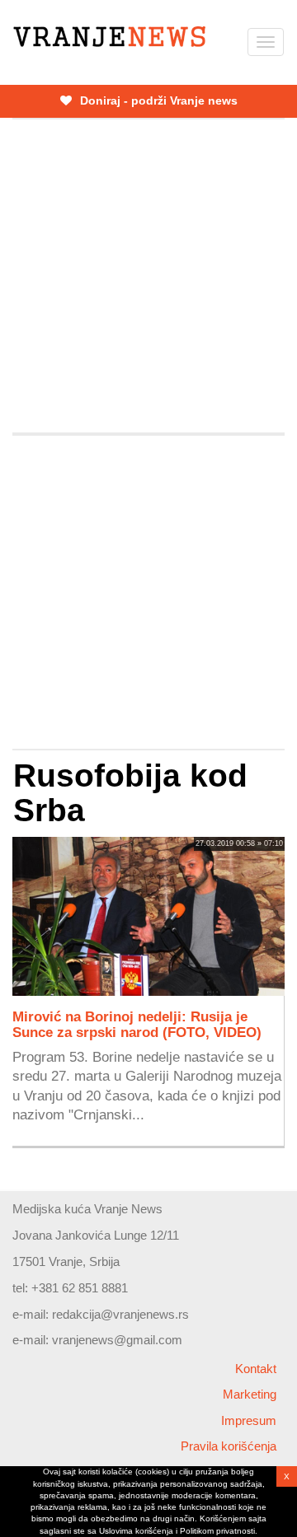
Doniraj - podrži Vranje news (157, 100)
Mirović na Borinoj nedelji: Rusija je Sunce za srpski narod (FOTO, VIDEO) (137, 1024)
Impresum (248, 1420)
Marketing (249, 1394)
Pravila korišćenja (228, 1446)
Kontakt (255, 1369)
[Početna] (109, 36)
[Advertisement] (148, 276)
